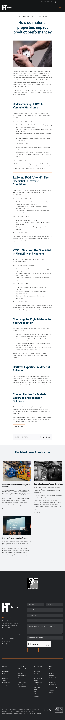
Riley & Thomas (37, 713)
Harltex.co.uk (12, 493)
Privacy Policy (52, 684)
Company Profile (53, 687)
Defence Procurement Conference (16, 525)
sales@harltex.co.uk (57, 2)
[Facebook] (37, 437)
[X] (40, 437)
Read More (4, 508)
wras (13, 494)
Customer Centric (19, 541)
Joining (4, 680)
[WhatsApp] (46, 437)
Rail (35, 691)
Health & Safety (38, 682)
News (50, 680)
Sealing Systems (22, 686)
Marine (35, 689)
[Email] (49, 437)
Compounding (6, 671)
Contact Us (52, 682)
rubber (16, 493)
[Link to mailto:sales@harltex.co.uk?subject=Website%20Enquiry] (47, 710)
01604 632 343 (46, 2)
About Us (51, 673)
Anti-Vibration (21, 673)
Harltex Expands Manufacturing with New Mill (16, 471)
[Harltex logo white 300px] (7, 5)
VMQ (10, 494)
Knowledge (18, 490)
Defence (36, 680)
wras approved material (20, 494)
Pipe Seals (20, 680)
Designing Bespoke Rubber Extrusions (48, 471)
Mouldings (5, 678)
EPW (15, 491)
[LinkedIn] (43, 437)
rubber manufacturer (23, 493)
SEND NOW (33, 650)
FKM (18, 491)
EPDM (12, 491)
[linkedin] (44, 710)
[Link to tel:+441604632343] (50, 710)
